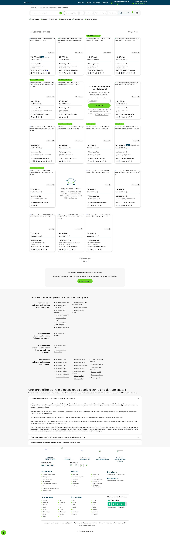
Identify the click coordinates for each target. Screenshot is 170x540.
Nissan (45, 516)
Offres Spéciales (98, 479)
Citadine (75, 474)
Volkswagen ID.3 (96, 372)
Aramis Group (47, 490)
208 (74, 500)
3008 (74, 507)
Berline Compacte (78, 477)
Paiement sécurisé (120, 523)
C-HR (94, 500)
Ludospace (76, 486)
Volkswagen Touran (79, 362)
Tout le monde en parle (50, 483)
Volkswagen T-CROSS (62, 377)
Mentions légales (66, 523)
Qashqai (95, 514)
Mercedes (63, 512)
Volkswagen (46, 512)
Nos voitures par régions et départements (98, 485)
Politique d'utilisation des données (85, 523)
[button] (77, 13)
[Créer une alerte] (3, 532)
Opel (44, 507)
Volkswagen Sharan (97, 375)
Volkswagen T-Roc (61, 359)
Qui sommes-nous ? (49, 474)
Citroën (45, 505)
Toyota (62, 514)
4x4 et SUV (96, 474)
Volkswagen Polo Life (62, 315)
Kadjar (95, 507)
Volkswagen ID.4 (78, 379)
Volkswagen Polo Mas (62, 327)
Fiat (61, 500)
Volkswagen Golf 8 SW (62, 374)
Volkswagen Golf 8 (61, 362)
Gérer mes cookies (105, 523)
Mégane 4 (95, 509)
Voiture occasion (43, 7)
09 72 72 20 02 (48, 465)
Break (74, 481)
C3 (73, 509)
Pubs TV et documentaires (51, 488)
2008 (74, 502)
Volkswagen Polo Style (80, 307)
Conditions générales (51, 523)
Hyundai (62, 502)
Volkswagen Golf (78, 376)
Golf (94, 505)
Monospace (76, 483)
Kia (61, 505)
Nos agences (46, 477)
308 (74, 505)
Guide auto (96, 481)
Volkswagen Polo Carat (62, 302)
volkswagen (52, 7)
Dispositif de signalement (86, 525)
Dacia (44, 509)
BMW (61, 509)
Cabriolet (95, 477)
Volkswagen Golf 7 (61, 371)
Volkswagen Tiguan (61, 365)
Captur (75, 514)
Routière (75, 479)
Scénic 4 (95, 512)
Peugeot (45, 502)
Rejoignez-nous (47, 479)
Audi (44, 514)
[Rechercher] (60, 13)
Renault (45, 500)
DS (60, 516)
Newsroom (46, 486)
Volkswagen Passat (79, 368)
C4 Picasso (76, 512)
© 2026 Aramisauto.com (85, 531)
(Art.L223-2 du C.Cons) (102, 115)
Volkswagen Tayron (79, 359)
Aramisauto (33, 7)
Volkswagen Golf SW (97, 364)
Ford (61, 507)
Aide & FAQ (46, 481)
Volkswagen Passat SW (80, 365)
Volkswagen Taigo (61, 368)
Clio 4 (94, 502)
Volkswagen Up (95, 378)
